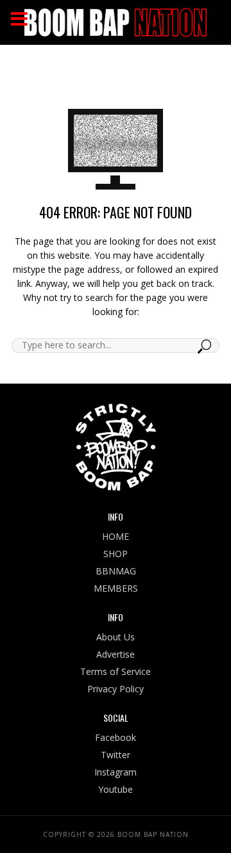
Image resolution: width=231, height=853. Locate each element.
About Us (115, 637)
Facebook (115, 737)
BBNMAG (116, 571)
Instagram (115, 772)
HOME (115, 536)
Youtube (115, 789)
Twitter (115, 755)
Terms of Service (115, 671)
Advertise (115, 654)
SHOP (115, 554)
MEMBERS (116, 588)
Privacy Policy (115, 689)
